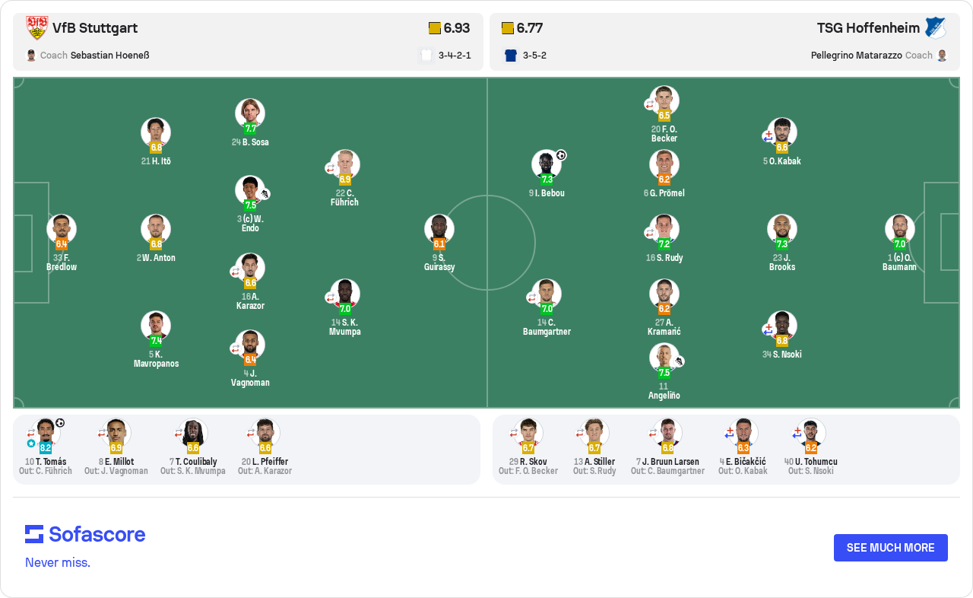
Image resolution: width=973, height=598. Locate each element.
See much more (891, 548)
